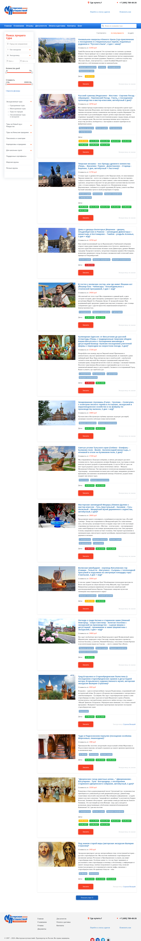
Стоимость (10, 80)
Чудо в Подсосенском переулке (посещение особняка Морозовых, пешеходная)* (104, 737)
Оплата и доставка (57, 26)
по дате (131, 33)
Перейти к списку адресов (100, 12)
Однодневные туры (17, 105)
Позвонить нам (125, 12)
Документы (41, 929)
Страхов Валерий (129, 724)
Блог (80, 26)
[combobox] (19, 49)
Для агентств (41, 26)
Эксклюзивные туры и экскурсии (18, 116)
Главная (8, 26)
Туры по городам (16, 112)
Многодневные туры (18, 109)
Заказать (86, 84)
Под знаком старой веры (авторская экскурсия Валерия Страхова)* (106, 844)
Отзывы (29, 26)
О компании (19, 26)
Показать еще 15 (87, 898)
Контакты (71, 26)
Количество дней (13, 68)
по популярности (117, 33)
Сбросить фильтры (13, 91)
